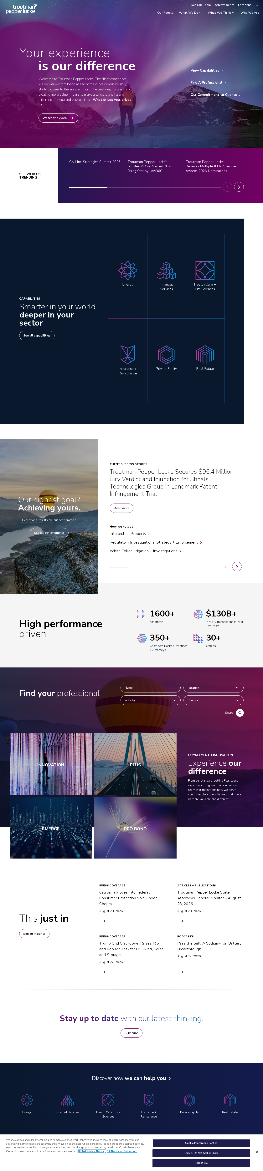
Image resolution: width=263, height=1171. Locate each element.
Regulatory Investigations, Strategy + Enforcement (154, 542)
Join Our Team (201, 5)
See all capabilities (36, 335)
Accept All (201, 1163)
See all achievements (49, 533)
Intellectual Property (128, 533)
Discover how (129, 1078)
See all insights (34, 934)
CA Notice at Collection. (122, 1151)
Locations (244, 5)
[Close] (257, 1152)
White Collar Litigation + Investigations (144, 551)
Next (239, 187)
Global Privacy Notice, (92, 1151)
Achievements (224, 5)
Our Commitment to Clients (214, 94)
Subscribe (131, 1033)
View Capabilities (205, 70)
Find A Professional (206, 82)
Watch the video (55, 118)
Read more (121, 508)
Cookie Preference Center (201, 1143)
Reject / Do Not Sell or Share (201, 1153)
